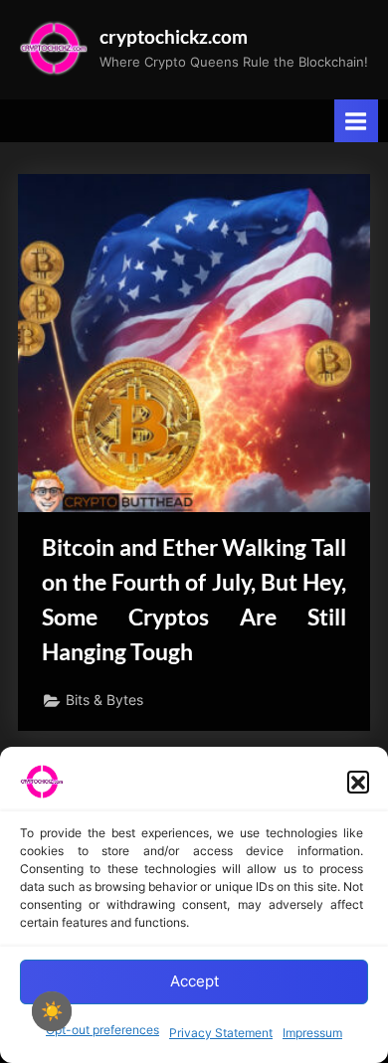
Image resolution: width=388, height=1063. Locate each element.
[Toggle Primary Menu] (356, 120)
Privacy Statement (221, 1032)
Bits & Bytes (104, 700)
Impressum (312, 1032)
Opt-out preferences (102, 1029)
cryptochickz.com (173, 36)
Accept (194, 981)
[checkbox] (52, 1011)
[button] (358, 782)
